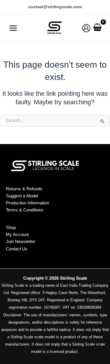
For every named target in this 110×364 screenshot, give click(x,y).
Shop (11, 227)
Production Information (27, 202)
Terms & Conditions (24, 209)
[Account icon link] (86, 28)
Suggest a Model (22, 195)
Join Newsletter (20, 241)
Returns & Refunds (24, 188)
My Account (17, 234)
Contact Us (17, 249)
